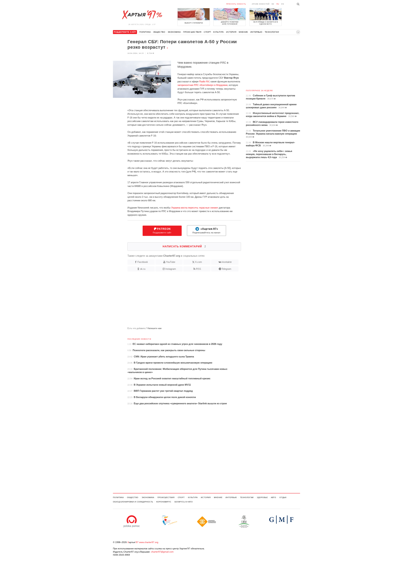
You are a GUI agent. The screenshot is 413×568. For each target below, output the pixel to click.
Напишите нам (154, 328)
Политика (145, 32)
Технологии (272, 32)
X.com (198, 262)
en (282, 4)
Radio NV (204, 81)
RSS (198, 268)
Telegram (226, 268)
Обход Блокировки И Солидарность (133, 502)
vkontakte (226, 262)
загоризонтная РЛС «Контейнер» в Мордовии (202, 85)
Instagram (170, 268)
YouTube (170, 262)
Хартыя (142, 14)
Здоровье (262, 497)
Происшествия (192, 32)
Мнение (243, 32)
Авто (273, 497)
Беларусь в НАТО (184, 502)
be (273, 4)
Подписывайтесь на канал (206, 231)
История (231, 32)
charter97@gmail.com (162, 551)
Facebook (142, 262)
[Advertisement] (177, 300)
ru (278, 4)
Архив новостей (260, 4)
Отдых (283, 497)
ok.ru (142, 268)
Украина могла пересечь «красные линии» (194, 207)
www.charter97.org (148, 542)
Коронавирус (163, 502)
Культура (218, 32)
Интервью (256, 32)
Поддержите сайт (162, 231)
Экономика (174, 32)
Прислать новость (236, 4)
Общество (159, 32)
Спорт (207, 32)
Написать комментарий (184, 246)
